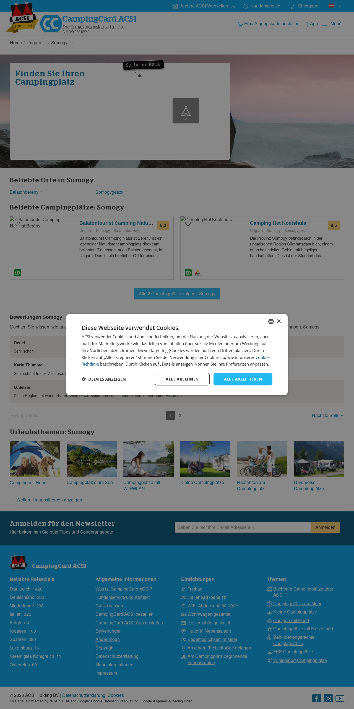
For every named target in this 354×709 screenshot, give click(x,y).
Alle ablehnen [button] (182, 379)
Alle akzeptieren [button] (243, 379)
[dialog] (177, 354)
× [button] (279, 321)
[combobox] (271, 321)
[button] (104, 379)
